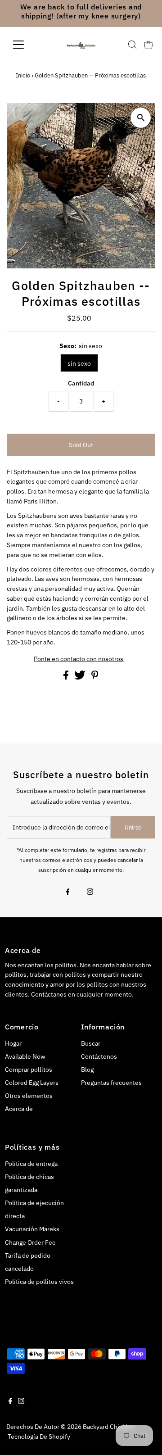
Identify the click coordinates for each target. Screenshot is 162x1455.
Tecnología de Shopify (39, 1436)
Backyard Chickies (108, 1427)
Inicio (23, 75)
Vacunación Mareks (32, 1229)
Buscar (90, 1043)
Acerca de (19, 1109)
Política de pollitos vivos (39, 1282)
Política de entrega (31, 1164)
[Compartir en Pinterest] (95, 677)
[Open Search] (132, 44)
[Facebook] (68, 892)
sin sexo (79, 363)
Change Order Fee (30, 1242)
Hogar (13, 1043)
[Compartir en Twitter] (80, 677)
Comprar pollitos (28, 1069)
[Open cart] (148, 44)
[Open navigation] (24, 44)
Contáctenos (99, 1056)
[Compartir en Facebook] (66, 677)
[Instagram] (90, 892)
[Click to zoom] (140, 118)
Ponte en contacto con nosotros (78, 659)
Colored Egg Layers (31, 1083)
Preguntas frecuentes (111, 1083)
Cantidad (81, 383)
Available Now (25, 1056)
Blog (87, 1069)
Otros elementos (29, 1096)
